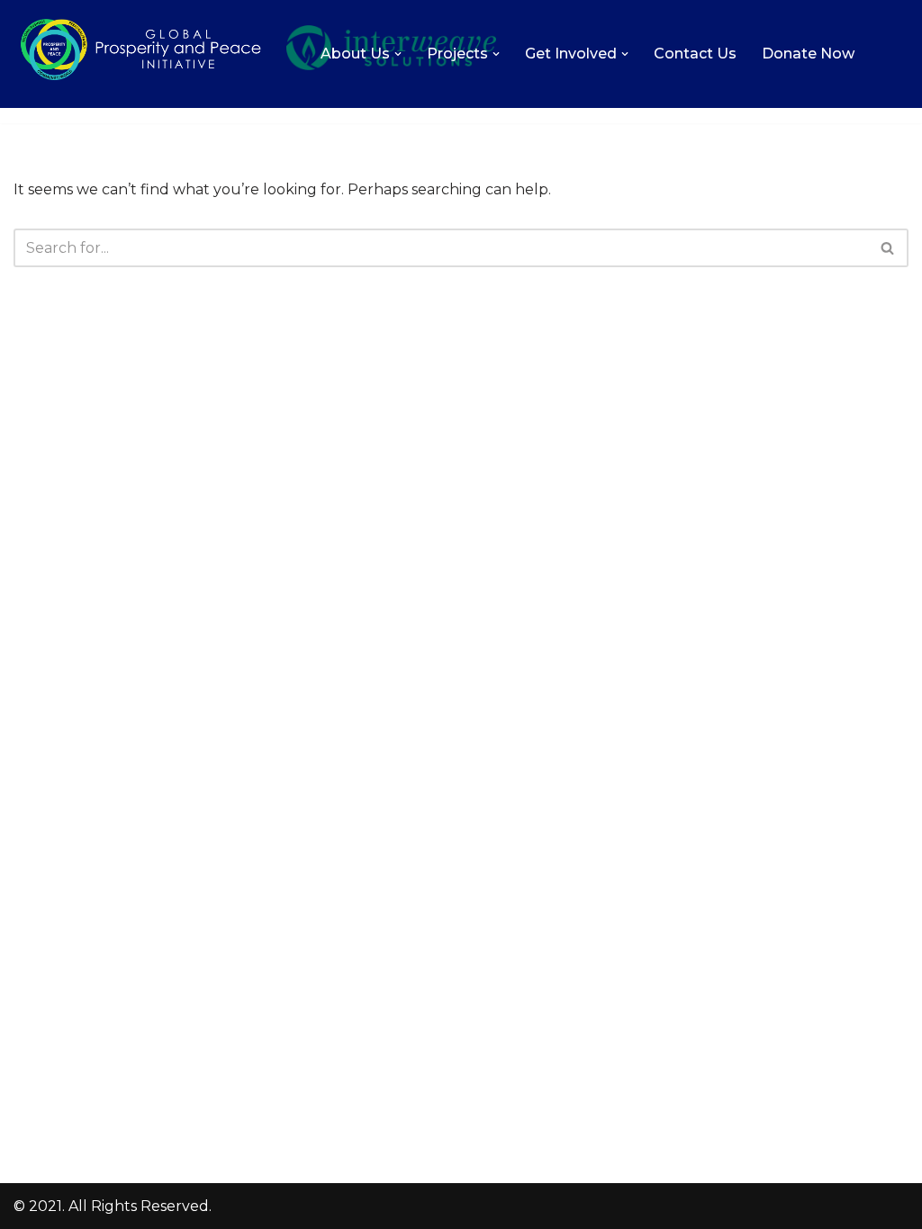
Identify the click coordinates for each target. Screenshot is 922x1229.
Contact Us (695, 53)
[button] (398, 54)
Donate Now (808, 53)
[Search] (888, 248)
